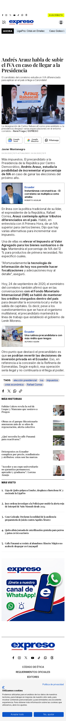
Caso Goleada (57, 30)
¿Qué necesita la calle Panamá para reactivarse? (18, 438)
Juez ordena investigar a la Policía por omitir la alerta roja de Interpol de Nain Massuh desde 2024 (34, 505)
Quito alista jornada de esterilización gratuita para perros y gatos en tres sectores (34, 531)
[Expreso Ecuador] (33, 649)
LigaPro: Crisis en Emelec (31, 30)
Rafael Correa (34, 384)
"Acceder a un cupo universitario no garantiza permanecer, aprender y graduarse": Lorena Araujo (20, 470)
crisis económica (14, 384)
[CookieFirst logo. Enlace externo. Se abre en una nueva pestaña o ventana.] (3, 687)
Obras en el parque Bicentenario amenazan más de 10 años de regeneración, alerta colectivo (20, 424)
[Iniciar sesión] (61, 22)
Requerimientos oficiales (33, 672)
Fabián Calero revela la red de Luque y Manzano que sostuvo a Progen (19, 409)
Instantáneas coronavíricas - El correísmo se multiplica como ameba (42, 193)
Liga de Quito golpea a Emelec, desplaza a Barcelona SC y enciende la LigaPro (34, 492)
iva (41, 380)
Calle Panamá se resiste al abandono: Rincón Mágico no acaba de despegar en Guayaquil (33, 545)
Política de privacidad (53, 684)
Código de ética (33, 667)
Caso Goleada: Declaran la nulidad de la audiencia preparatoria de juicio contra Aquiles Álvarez (30, 518)
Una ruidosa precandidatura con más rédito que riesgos (43, 337)
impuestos (52, 380)
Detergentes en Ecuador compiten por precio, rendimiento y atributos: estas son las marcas (20, 454)
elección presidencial (25, 380)
